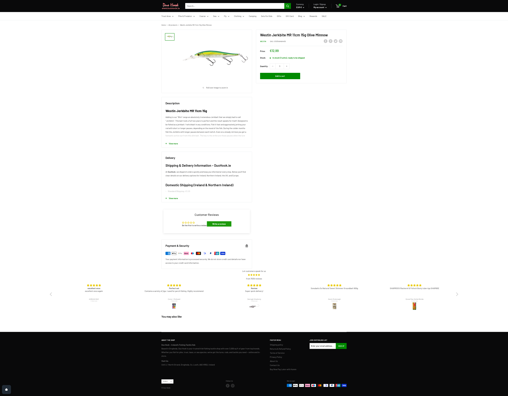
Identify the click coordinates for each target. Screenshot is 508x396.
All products (172, 25)
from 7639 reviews (254, 278)
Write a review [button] (219, 224)
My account (319, 7)
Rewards (313, 16)
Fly (225, 16)
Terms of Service (277, 353)
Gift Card (290, 16)
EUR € (165, 381)
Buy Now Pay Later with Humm (283, 369)
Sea (214, 16)
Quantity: (264, 66)
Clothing (237, 16)
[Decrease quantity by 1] (272, 66)
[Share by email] (341, 41)
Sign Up (341, 346)
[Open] (6, 389)
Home (163, 25)
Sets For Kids (266, 16)
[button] (51, 294)
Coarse (202, 16)
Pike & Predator (185, 16)
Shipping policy (276, 345)
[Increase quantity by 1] (286, 66)
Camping (252, 16)
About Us (274, 361)
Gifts (279, 16)
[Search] (287, 6)
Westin (263, 41)
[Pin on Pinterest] (330, 41)
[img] (254, 275)
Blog (300, 16)
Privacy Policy (276, 357)
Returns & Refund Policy (280, 349)
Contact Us (275, 365)
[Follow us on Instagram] (233, 386)
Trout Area (166, 16)
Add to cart (280, 76)
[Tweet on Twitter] (335, 41)
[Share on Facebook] (325, 41)
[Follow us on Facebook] (228, 386)
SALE (324, 16)
